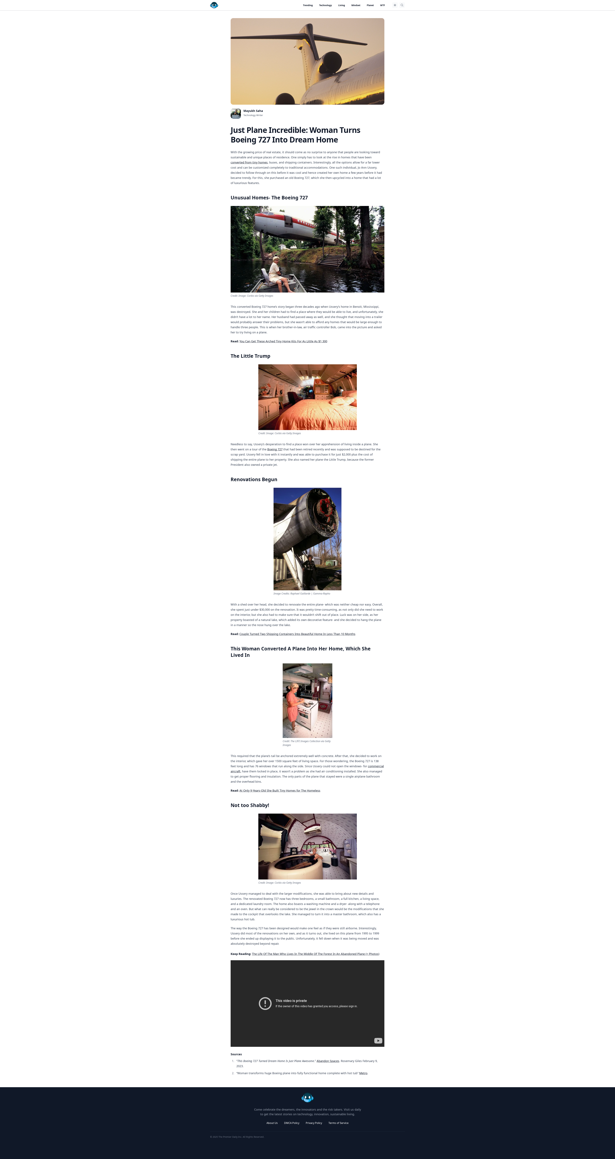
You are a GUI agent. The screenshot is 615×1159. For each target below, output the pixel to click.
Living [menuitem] (341, 5)
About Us (272, 1123)
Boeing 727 (275, 449)
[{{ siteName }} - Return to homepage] (214, 5)
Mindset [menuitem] (355, 5)
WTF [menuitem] (382, 5)
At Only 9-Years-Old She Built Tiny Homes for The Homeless (279, 790)
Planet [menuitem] (370, 5)
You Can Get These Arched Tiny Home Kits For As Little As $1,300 (283, 341)
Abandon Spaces (328, 1061)
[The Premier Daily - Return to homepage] (307, 1097)
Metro (363, 1073)
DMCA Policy (291, 1123)
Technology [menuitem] (325, 5)
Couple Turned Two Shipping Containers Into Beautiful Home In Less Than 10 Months (297, 634)
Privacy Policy (314, 1123)
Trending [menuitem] (308, 5)
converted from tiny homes (249, 162)
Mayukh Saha (253, 111)
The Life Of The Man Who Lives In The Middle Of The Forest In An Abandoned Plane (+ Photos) (315, 954)
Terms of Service (338, 1123)
